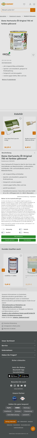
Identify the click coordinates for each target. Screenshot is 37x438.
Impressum (33, 196)
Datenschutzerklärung (23, 196)
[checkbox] (3, 229)
